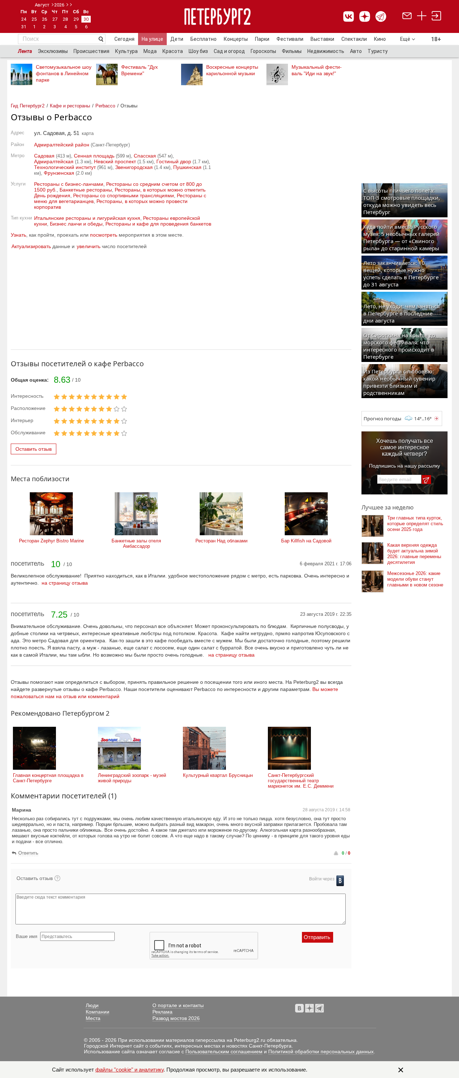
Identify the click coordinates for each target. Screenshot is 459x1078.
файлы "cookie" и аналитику (129, 1070)
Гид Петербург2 (27, 105)
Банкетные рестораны (86, 190)
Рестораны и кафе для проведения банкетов (158, 224)
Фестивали (289, 39)
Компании (97, 1012)
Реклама (162, 1012)
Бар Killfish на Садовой (306, 540)
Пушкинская (187, 167)
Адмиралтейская (54, 161)
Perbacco (105, 105)
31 (23, 26)
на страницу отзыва (65, 583)
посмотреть (103, 235)
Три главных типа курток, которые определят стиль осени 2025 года (415, 523)
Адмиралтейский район (61, 145)
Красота (172, 51)
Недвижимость (325, 51)
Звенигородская (134, 167)
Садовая (44, 156)
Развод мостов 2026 (176, 1018)
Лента (25, 51)
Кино (380, 39)
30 (86, 19)
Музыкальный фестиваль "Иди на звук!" (317, 70)
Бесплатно (203, 39)
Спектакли (354, 39)
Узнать (18, 235)
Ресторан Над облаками (221, 540)
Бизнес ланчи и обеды (76, 224)
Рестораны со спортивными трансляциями (123, 195)
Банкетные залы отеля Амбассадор (136, 543)
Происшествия (91, 51)
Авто (356, 51)
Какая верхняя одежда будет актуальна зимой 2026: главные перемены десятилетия (414, 553)
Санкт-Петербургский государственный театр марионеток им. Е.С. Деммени (300, 781)
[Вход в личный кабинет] (436, 16)
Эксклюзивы (53, 51)
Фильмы (292, 51)
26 (44, 19)
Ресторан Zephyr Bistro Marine (51, 540)
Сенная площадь (94, 156)
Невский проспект (115, 161)
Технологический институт (65, 167)
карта (88, 133)
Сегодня (124, 39)
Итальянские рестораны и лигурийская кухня (87, 218)
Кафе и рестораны (70, 105)
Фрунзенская (59, 173)
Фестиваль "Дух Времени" (139, 70)
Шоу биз (198, 51)
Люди (92, 1005)
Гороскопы (263, 51)
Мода (150, 51)
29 (76, 19)
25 (34, 19)
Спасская (145, 156)
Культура (126, 51)
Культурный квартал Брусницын (218, 775)
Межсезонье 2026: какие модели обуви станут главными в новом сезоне (415, 579)
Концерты (236, 39)
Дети (176, 39)
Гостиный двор (173, 161)
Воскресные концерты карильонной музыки (232, 70)
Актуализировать (31, 246)
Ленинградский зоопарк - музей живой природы (132, 778)
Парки (262, 39)
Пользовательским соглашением (223, 1051)
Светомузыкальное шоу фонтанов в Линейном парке (63, 73)
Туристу (378, 51)
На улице (152, 39)
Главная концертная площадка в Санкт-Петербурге (48, 778)
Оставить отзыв (33, 449)
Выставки (322, 39)
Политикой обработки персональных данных (321, 1051)
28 (65, 19)
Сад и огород (229, 51)
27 (54, 19)
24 (23, 19)
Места (93, 1018)
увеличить (88, 246)
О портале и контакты (178, 1005)
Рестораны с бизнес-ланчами (68, 184)
